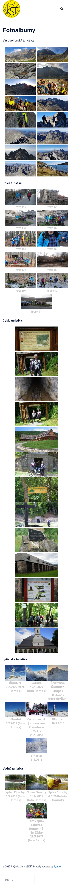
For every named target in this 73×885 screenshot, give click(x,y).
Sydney (57, 866)
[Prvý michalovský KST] (11, 8)
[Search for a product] (61, 8)
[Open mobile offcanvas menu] (69, 9)
